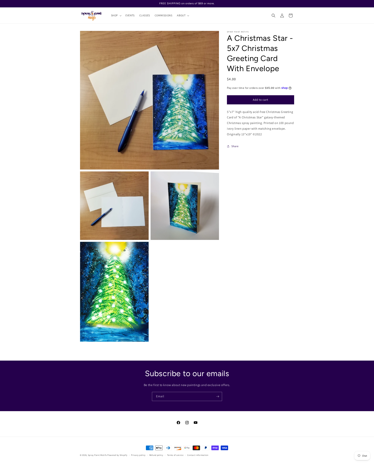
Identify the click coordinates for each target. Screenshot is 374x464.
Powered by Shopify (117, 455)
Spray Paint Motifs (97, 455)
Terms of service (175, 455)
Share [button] (235, 146)
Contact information (197, 455)
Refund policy (156, 455)
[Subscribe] (217, 396)
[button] (116, 15)
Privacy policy (138, 455)
